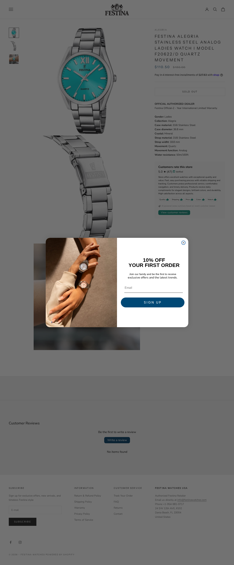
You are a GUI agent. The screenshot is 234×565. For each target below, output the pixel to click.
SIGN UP (153, 302)
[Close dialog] (183, 243)
